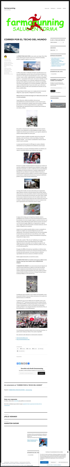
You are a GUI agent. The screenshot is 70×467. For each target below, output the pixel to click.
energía (5, 70)
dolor (11, 69)
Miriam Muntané (7, 59)
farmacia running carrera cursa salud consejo (8, 71)
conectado (16, 400)
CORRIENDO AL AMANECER (56, 66)
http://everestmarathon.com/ (23, 339)
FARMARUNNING (54, 98)
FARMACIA (53, 8)
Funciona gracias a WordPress (25, 462)
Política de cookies (30, 465)
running (11, 65)
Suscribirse (41, 373)
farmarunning (9, 8)
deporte (11, 63)
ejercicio (9, 64)
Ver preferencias (63, 462)
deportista (6, 64)
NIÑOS (64, 8)
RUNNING (59, 8)
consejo (9, 68)
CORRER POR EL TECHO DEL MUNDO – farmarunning (20, 389)
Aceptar (44, 462)
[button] (67, 452)
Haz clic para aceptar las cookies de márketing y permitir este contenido (58, 105)
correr (9, 63)
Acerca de (47, 8)
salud (5, 66)
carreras (5, 62)
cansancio (6, 68)
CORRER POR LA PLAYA (55, 62)
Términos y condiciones (14, 462)
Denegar (53, 462)
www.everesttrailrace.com (22, 337)
